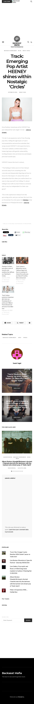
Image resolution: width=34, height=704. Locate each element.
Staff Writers (22, 413)
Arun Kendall (12, 468)
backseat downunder (9, 337)
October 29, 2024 (12, 92)
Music (19, 50)
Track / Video (26, 50)
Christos (25, 200)
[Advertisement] (17, 21)
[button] (31, 42)
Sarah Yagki (22, 92)
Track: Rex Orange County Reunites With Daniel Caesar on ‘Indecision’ (20, 554)
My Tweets (5, 599)
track (25, 337)
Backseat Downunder (10, 50)
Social (4, 605)
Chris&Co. (21, 697)
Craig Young (22, 383)
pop (20, 337)
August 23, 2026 (22, 468)
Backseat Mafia (12, 673)
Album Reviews (7, 457)
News (17, 399)
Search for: (5, 617)
